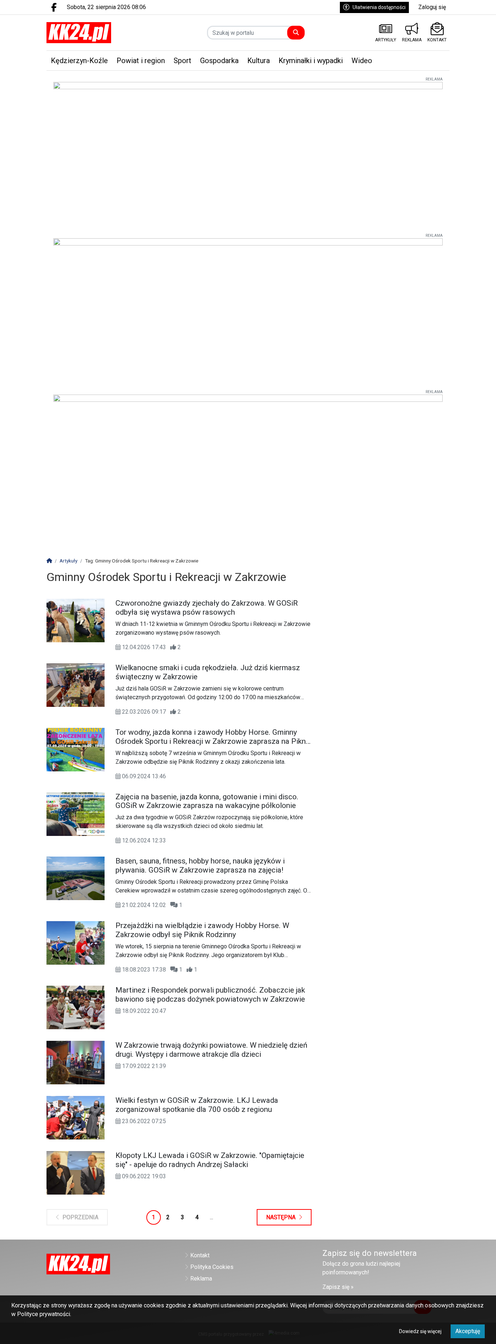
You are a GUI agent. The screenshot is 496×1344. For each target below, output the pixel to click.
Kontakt (200, 1255)
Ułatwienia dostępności (379, 7)
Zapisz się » (338, 1286)
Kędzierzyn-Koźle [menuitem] (79, 60)
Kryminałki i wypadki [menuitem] (311, 60)
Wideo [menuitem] (361, 60)
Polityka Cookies (211, 1266)
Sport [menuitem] (182, 60)
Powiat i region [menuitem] (141, 60)
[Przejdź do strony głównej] (92, 32)
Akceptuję (467, 1331)
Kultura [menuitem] (258, 60)
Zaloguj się (432, 7)
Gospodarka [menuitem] (219, 60)
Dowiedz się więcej (420, 1331)
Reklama (201, 1278)
